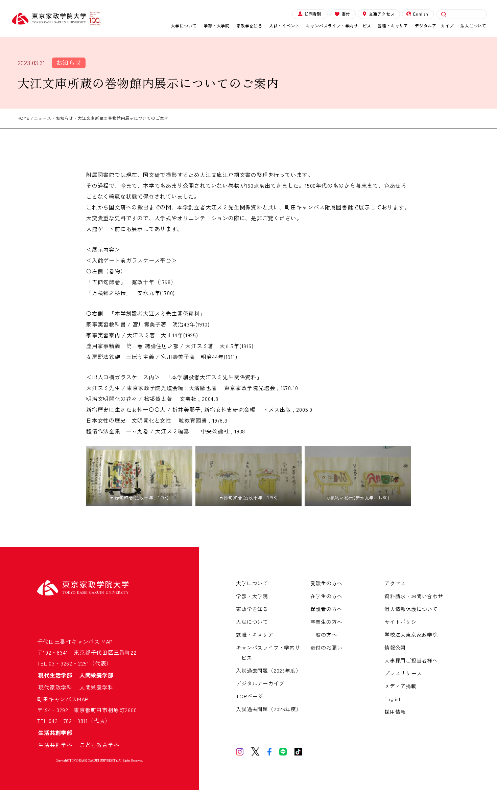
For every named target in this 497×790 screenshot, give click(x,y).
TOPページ (249, 696)
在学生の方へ (326, 596)
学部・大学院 (217, 25)
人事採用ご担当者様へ (411, 660)
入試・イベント (284, 25)
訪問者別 (313, 14)
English (420, 14)
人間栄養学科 (96, 687)
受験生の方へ (326, 583)
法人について (473, 25)
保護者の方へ (326, 608)
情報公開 (395, 647)
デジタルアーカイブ (434, 25)
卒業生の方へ (326, 621)
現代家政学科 (58, 687)
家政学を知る (249, 25)
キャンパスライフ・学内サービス (338, 25)
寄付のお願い (326, 647)
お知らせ (68, 62)
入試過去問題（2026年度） (268, 709)
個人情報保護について (411, 608)
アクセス (395, 583)
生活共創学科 (58, 745)
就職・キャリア (393, 25)
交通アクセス (382, 14)
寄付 (345, 14)
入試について (252, 621)
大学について (184, 25)
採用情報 (395, 711)
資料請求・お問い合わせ (413, 596)
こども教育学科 (99, 745)
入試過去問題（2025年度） (268, 670)
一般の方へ (323, 634)
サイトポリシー (403, 621)
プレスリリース (403, 673)
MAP (107, 641)
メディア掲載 (400, 686)
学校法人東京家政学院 (411, 634)
